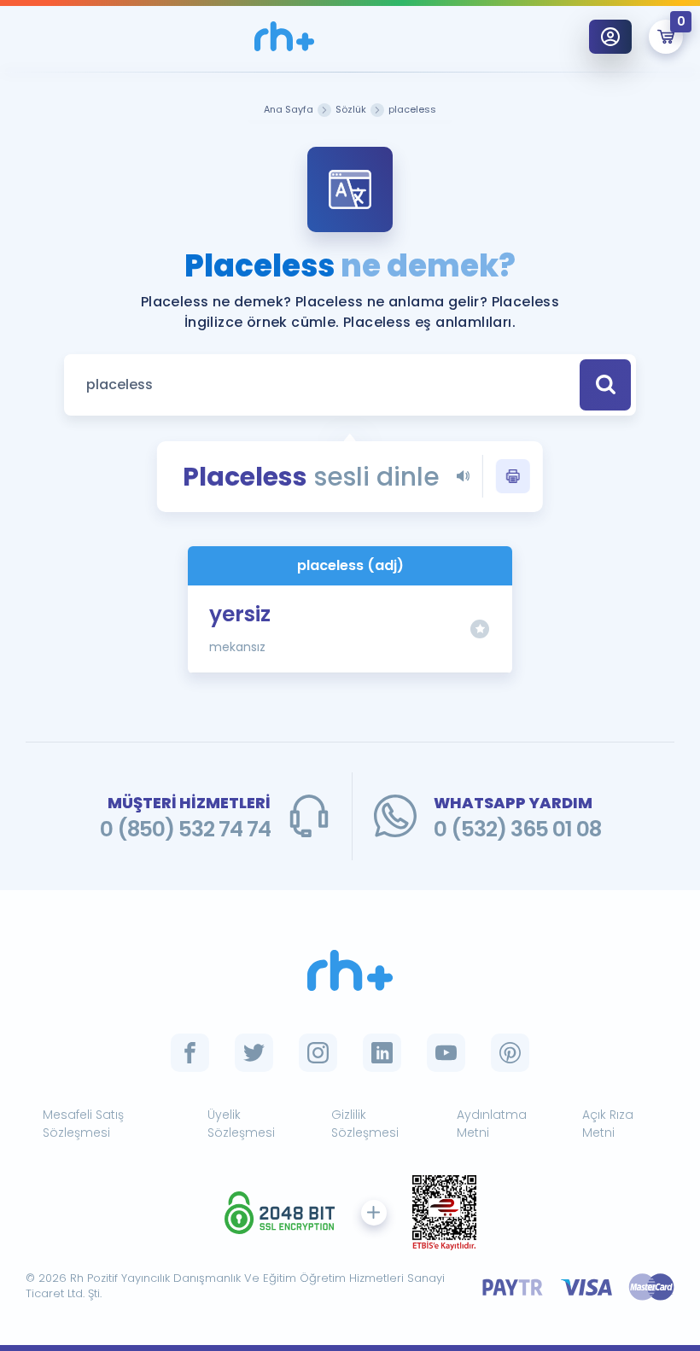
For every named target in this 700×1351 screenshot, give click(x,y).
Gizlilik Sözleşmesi (365, 1123)
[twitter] (254, 1053)
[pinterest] (510, 1053)
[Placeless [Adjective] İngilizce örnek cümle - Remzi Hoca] (284, 36)
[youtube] (446, 1053)
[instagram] (318, 1053)
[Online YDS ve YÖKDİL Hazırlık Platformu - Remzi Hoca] (350, 971)
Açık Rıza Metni (607, 1123)
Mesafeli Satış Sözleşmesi (83, 1123)
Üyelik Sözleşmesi (241, 1123)
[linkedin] (382, 1053)
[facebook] (190, 1053)
